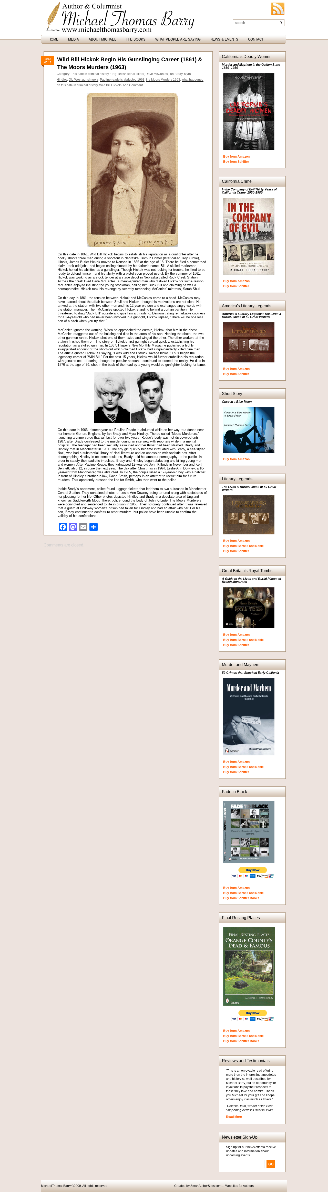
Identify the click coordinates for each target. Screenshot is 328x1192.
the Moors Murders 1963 (163, 79)
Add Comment (133, 85)
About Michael (102, 39)
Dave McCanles (157, 74)
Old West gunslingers (83, 79)
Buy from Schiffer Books (241, 898)
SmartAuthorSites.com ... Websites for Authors (222, 1186)
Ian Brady (175, 74)
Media (73, 39)
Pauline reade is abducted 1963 (122, 79)
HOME (53, 39)
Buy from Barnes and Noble (243, 546)
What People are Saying (178, 39)
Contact (256, 39)
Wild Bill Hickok (110, 85)
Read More (234, 1117)
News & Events (224, 39)
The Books (136, 39)
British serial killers (131, 74)
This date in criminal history (90, 74)
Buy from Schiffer (236, 162)
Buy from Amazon (236, 156)
